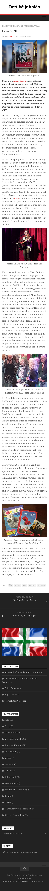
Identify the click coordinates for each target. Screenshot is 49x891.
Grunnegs (41, 585)
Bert (9, 36)
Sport (7, 796)
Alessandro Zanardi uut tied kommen (23, 672)
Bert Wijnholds (24, 7)
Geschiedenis (11, 732)
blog (16, 198)
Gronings (32, 585)
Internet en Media (13, 739)
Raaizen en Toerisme (15, 789)
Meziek (29, 26)
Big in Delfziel (11, 694)
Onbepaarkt (10, 777)
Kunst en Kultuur (12, 26)
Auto (6, 719)
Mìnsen (8, 770)
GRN (24, 585)
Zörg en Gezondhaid (14, 815)
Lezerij (7, 758)
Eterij (7, 726)
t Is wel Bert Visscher (15, 700)
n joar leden (19, 81)
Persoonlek (10, 783)
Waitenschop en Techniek (17, 808)
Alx (44, 881)
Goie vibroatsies (12, 688)
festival (17, 585)
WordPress (23, 881)
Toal (37, 26)
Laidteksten (10, 751)
